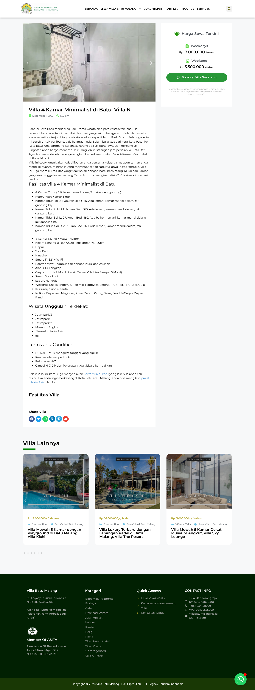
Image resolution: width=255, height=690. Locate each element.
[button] (229, 9)
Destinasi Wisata (96, 613)
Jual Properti (154, 9)
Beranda (91, 9)
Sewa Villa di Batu (96, 374)
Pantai (89, 627)
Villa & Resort (94, 656)
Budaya (90, 603)
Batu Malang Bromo (99, 598)
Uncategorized (95, 651)
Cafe (88, 608)
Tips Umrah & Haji (97, 641)
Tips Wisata (93, 646)
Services (203, 9)
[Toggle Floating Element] (240, 679)
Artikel (172, 9)
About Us (187, 9)
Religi (89, 632)
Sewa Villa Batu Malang (118, 9)
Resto (89, 636)
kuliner (90, 622)
